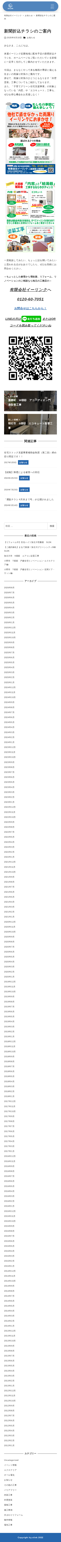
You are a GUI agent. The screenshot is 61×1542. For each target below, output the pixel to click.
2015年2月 (9, 1261)
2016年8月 (9, 1171)
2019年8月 (9, 1001)
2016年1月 (9, 1206)
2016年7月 (9, 1176)
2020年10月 (10, 932)
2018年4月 (9, 1081)
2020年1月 (9, 977)
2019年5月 (9, 1016)
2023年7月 (9, 772)
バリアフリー (10, 1490)
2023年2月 (9, 797)
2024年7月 (9, 712)
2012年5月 (9, 1425)
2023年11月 (9, 752)
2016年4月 (9, 1191)
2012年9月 (9, 1405)
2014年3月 (9, 1316)
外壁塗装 (8, 1500)
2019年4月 (9, 1021)
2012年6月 (9, 1420)
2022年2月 (9, 852)
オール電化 (9, 1475)
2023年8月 (9, 767)
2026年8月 (9, 587)
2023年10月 (10, 757)
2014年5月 (9, 1306)
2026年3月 (9, 612)
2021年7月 (9, 887)
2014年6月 (9, 1301)
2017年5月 (9, 1136)
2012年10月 (10, 1401)
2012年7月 (9, 1415)
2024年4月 (9, 727)
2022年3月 (9, 847)
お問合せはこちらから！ (30, 308)
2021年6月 (9, 892)
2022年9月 (9, 822)
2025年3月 (9, 672)
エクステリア (10, 1470)
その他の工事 (10, 1485)
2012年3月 (9, 1435)
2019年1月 (9, 1036)
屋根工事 (8, 1505)
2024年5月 (9, 722)
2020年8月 (9, 942)
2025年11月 (9, 632)
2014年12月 (10, 1271)
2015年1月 (9, 1266)
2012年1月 (9, 1445)
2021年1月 (9, 917)
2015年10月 (10, 1221)
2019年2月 (9, 1031)
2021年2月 (9, 912)
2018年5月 (9, 1076)
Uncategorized (11, 1460)
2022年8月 (9, 827)
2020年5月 (9, 957)
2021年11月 (9, 867)
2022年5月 (9, 837)
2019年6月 (9, 1011)
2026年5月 (9, 602)
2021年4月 (9, 902)
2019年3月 (9, 1026)
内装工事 (8, 1495)
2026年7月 (9, 592)
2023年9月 (9, 762)
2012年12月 (10, 1390)
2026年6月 (9, 597)
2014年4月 (9, 1311)
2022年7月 (9, 832)
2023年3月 (9, 792)
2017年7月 (9, 1126)
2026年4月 (9, 607)
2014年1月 (9, 1326)
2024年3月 (9, 732)
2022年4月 (9, 842)
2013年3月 (9, 1376)
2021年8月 (9, 882)
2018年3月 (9, 1086)
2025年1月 (9, 682)
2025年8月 (9, 647)
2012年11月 (9, 1395)
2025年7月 (9, 652)
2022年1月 (9, 857)
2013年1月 (9, 1386)
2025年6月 (9, 657)
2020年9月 (9, 937)
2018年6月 (9, 1071)
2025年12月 (10, 627)
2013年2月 (9, 1381)
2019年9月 (9, 996)
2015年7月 (9, 1236)
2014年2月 (9, 1321)
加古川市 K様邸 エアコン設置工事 (21, 556)
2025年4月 (9, 667)
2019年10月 (10, 991)
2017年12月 (10, 1101)
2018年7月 (9, 1066)
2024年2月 (9, 737)
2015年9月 (9, 1226)
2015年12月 (10, 1211)
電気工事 (8, 1525)
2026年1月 (9, 622)
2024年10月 (10, 697)
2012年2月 (9, 1440)
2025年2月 (9, 677)
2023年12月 (10, 747)
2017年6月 (9, 1131)
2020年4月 (9, 962)
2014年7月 (9, 1296)
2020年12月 (10, 922)
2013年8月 (9, 1351)
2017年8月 (9, 1121)
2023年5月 (9, 782)
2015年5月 (9, 1246)
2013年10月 (10, 1341)
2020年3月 (9, 966)
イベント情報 (10, 1465)
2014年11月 (9, 1276)
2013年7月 (9, 1356)
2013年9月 (9, 1346)
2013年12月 (10, 1331)
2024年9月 (9, 702)
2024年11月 (9, 692)
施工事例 (8, 1510)
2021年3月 (9, 907)
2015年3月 (9, 1256)
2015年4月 (9, 1251)
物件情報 (8, 1520)
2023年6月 (9, 777)
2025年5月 (9, 662)
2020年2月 (9, 972)
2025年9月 (9, 642)
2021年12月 (10, 862)
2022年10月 (10, 817)
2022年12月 (10, 807)
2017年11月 (9, 1106)
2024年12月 (10, 687)
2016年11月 (9, 1161)
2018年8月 (9, 1061)
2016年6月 (9, 1181)
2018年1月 (9, 1096)
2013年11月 (9, 1336)
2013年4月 (9, 1371)
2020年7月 (9, 947)
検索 (52, 526)
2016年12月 (10, 1156)
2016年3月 (9, 1196)
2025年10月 (10, 637)
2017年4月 (9, 1141)
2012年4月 (9, 1430)
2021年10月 (10, 872)
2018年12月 (10, 1041)
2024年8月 (9, 707)
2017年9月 (9, 1116)
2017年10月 (10, 1111)
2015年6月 (9, 1241)
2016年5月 (9, 1186)
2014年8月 (9, 1291)
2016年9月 (9, 1166)
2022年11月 (9, 812)
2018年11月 (9, 1046)
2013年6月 (9, 1361)
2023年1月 (9, 802)
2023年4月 (9, 787)
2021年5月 (9, 897)
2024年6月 (9, 717)
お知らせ (31, 37)
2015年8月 (9, 1231)
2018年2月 (9, 1091)
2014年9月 (9, 1286)
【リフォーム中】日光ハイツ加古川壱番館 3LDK (27, 542)
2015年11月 (9, 1216)
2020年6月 (9, 952)
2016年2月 (9, 1201)
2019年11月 (9, 986)
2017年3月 (9, 1146)
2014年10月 (10, 1281)
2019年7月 (9, 1006)
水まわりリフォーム (13, 1515)
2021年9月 (9, 877)
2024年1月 (9, 742)
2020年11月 (9, 927)
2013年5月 (9, 1366)
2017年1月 (9, 1151)
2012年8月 (9, 1410)
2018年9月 (9, 1056)
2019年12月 (10, 982)
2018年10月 (10, 1051)
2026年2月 (9, 617)
